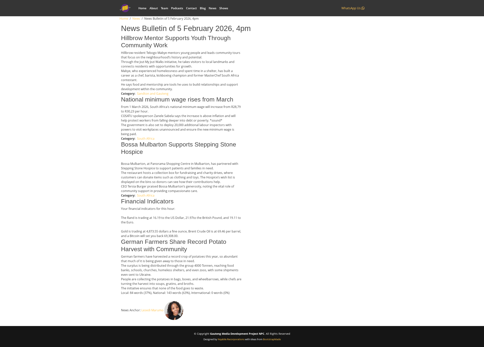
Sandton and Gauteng (152, 93)
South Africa (145, 138)
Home (142, 8)
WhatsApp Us (351, 8)
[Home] (126, 8)
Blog (203, 8)
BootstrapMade (272, 339)
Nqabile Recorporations (231, 339)
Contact (191, 8)
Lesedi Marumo (152, 310)
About (154, 8)
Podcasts (177, 8)
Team (164, 8)
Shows (223, 8)
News (212, 8)
